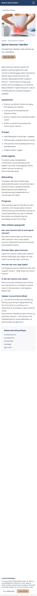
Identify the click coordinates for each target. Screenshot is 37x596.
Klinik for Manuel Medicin (10, 3)
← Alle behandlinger (8, 10)
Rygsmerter (8, 347)
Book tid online (9, 57)
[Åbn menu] (33, 3)
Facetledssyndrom (10, 335)
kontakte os (18, 308)
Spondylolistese (9, 338)
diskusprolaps (7, 322)
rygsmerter (19, 322)
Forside (4, 41)
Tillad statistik (23, 591)
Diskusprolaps (9, 140)
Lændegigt (7, 344)
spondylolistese (10, 146)
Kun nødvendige (8, 591)
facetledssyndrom (25, 144)
